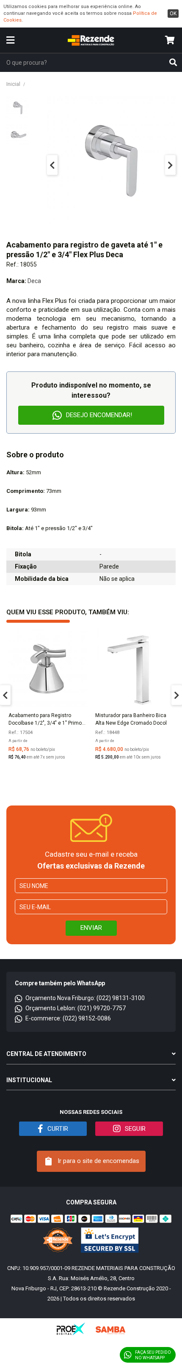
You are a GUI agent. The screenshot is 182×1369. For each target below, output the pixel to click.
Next (170, 165)
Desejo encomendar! (99, 415)
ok (173, 13)
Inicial (13, 84)
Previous (52, 165)
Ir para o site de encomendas (97, 1161)
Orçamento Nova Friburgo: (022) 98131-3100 (85, 998)
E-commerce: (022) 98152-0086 (68, 1018)
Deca (34, 281)
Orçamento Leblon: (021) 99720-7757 (75, 1008)
